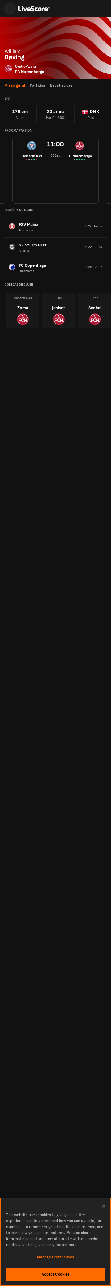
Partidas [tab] (37, 85)
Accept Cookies (56, 1274)
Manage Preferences (55, 1257)
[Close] (103, 1206)
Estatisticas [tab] (61, 85)
